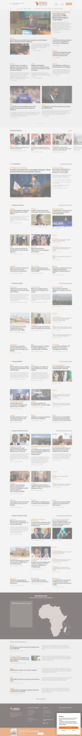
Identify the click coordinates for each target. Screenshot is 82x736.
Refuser (73, 730)
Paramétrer (64, 730)
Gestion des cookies (62, 724)
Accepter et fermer (69, 727)
